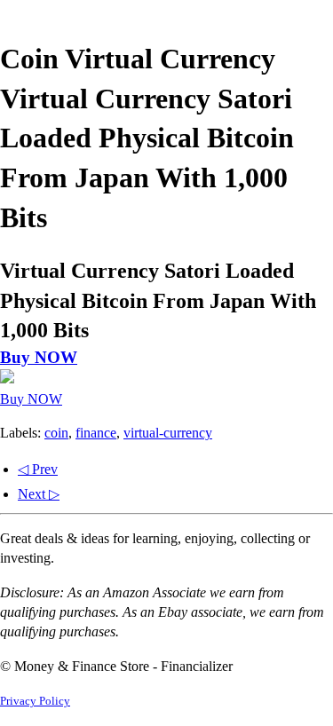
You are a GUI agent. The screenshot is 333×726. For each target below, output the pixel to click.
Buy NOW (38, 357)
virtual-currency (167, 432)
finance (95, 432)
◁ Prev (38, 469)
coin (56, 432)
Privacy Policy (35, 701)
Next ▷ (38, 493)
